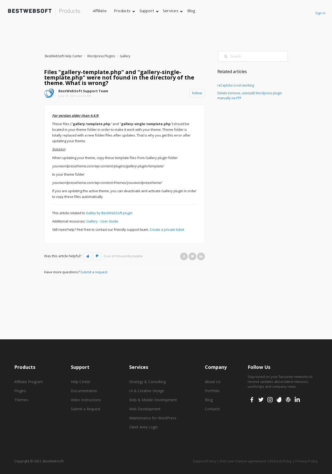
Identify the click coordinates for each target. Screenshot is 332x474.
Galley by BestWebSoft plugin (109, 213)
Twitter (192, 256)
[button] (88, 256)
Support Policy (204, 461)
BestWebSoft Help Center (63, 56)
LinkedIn (201, 256)
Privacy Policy (306, 461)
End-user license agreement (243, 461)
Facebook (184, 256)
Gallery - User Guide (102, 221)
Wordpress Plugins (101, 56)
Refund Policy (280, 461)
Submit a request (93, 272)
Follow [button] (197, 93)
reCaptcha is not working (235, 85)
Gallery (125, 56)
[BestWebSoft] (44, 11)
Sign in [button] (320, 13)
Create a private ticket (167, 229)
